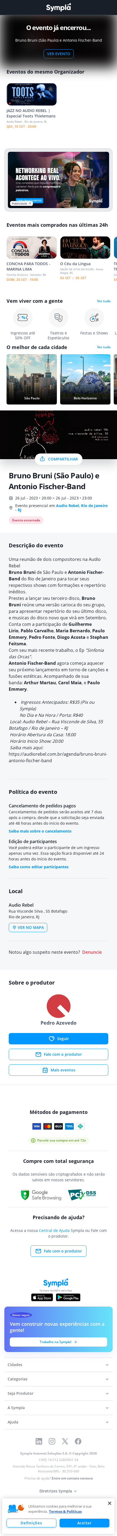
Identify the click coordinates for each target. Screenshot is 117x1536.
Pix (85, 702)
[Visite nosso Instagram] (52, 1441)
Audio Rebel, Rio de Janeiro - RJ (61, 507)
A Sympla (16, 1407)
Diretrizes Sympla (55, 1491)
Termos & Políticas (65, 1511)
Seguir (63, 1038)
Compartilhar (63, 459)
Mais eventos (63, 1070)
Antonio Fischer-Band (32, 663)
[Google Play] (68, 1297)
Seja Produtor (20, 1393)
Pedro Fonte (42, 637)
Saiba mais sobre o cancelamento (40, 831)
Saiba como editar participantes (39, 866)
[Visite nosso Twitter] (65, 1441)
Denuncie (92, 952)
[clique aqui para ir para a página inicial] (58, 7)
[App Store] (42, 1297)
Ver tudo (103, 301)
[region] (58, 1516)
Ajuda (13, 1422)
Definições (31, 1522)
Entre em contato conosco (72, 1478)
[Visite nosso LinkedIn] (39, 1441)
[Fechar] (110, 1503)
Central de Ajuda (54, 1230)
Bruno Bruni (22, 572)
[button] (16, 1509)
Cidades (15, 1364)
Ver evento (58, 53)
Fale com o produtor (63, 1054)
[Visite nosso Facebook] (78, 1441)
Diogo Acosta (71, 637)
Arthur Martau (40, 683)
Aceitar (84, 1522)
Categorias (17, 1379)
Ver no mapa (31, 927)
